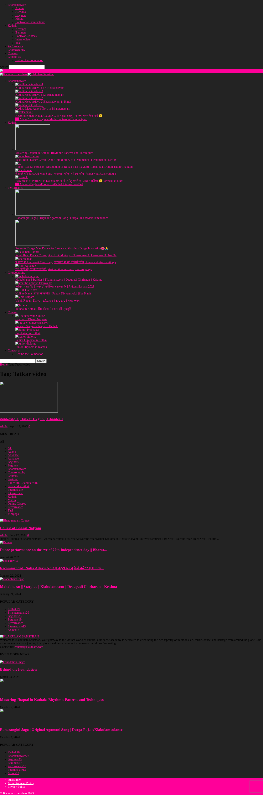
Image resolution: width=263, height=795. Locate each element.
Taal (18, 42)
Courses (13, 53)
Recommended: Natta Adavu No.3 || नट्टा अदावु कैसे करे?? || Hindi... (52, 568)
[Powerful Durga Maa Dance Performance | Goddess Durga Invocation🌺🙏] (32, 244)
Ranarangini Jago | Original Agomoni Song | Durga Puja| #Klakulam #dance (61, 218)
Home (4, 364)
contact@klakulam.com (28, 646)
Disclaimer (14, 779)
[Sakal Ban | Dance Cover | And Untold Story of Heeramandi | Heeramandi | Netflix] (27, 156)
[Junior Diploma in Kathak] (25, 343)
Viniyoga (13, 514)
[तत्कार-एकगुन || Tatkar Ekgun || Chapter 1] (29, 411)
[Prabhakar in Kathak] (27, 329)
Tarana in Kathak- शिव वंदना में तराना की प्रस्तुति (43, 308)
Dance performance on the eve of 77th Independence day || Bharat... (53, 550)
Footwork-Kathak (26, 36)
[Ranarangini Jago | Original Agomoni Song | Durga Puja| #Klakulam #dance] (32, 214)
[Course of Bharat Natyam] (30, 315)
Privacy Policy (16, 786)
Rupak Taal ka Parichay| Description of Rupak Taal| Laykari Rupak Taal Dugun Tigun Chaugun (74, 166)
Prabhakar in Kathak (27, 333)
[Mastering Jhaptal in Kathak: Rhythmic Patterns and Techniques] (32, 149)
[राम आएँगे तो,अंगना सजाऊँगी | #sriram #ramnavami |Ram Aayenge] (25, 265)
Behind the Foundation (29, 60)
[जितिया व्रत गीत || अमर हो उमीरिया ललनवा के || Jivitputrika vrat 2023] (33, 283)
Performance (15, 46)
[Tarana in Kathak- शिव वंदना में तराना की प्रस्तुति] (21, 305)
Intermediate (22, 39)
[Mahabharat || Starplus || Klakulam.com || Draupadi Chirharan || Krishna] (27, 276)
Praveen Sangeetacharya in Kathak (36, 326)
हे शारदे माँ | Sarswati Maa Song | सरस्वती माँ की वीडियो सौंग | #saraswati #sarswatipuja (65, 173)
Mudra (19, 18)
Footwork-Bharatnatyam (30, 22)
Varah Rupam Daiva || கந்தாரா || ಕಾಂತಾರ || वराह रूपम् (47, 300)
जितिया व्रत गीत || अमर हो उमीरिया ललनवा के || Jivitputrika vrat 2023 (54, 286)
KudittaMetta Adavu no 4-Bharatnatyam (39, 87)
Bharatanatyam (17, 4)
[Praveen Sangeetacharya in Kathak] (31, 322)
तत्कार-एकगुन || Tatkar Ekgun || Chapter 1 (31, 419)
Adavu (19, 8)
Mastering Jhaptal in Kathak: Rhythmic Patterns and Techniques (54, 152)
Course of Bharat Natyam (31, 319)
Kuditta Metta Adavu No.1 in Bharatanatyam (42, 108)
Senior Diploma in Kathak (31, 340)
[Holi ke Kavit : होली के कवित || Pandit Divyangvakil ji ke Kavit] (26, 290)
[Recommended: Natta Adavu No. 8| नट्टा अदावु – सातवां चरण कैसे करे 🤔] (24, 112)
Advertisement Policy (21, 783)
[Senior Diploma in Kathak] (25, 336)
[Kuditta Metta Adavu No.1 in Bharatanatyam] (29, 105)
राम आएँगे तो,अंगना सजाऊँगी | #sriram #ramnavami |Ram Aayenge (53, 269)
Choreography (16, 49)
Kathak (12, 25)
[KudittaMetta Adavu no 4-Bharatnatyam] (29, 84)
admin (4, 426)
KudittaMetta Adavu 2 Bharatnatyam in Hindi (43, 101)
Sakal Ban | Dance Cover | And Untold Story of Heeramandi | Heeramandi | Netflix (65, 159)
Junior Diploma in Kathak (31, 347)
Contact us (14, 56)
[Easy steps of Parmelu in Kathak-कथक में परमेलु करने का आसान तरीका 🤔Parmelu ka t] (21, 177)
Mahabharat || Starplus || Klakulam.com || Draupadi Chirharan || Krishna (58, 279)
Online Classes (17, 503)
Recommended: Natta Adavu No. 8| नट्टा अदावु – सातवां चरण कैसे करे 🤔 (59, 115)
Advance (20, 11)
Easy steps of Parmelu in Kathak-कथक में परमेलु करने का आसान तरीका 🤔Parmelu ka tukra (69, 180)
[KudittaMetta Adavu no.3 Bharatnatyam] (29, 91)
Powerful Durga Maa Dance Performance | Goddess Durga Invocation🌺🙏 (62, 248)
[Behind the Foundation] (12, 662)
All (17, 119)
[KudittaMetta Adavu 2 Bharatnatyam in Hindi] (29, 98)
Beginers (20, 15)
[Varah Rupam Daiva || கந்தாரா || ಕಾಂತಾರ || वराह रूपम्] (24, 297)
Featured (13, 479)
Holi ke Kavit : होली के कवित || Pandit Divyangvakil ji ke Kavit (53, 293)
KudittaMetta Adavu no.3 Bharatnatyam (39, 94)
